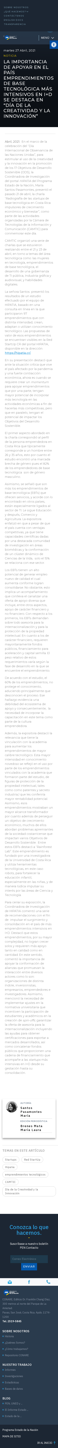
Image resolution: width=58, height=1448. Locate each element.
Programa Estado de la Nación (20, 1429)
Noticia (10, 55)
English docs (13, 20)
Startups (11, 1159)
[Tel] (48, 1282)
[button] (54, 44)
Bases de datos (14, 1388)
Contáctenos (14, 16)
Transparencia (15, 24)
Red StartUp (32, 1159)
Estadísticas (12, 1382)
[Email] (9, 1282)
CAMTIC (10, 1182)
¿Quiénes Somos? (15, 1342)
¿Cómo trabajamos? (16, 1349)
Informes (10, 1369)
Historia (9, 1336)
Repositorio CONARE (17, 1355)
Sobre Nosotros (16, 7)
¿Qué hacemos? (15, 11)
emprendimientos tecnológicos (25, 1174)
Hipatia (10, 1167)
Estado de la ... (13, 1416)
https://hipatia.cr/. (18, 353)
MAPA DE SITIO (11, 1436)
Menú (45, 37)
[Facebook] (29, 1282)
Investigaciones (14, 1376)
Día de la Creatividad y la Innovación (21, 1191)
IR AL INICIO (44, 1442)
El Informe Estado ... (16, 1409)
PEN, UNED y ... (13, 1403)
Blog (6, 1398)
